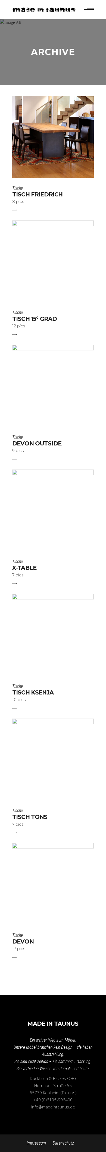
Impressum (36, 1143)
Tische (17, 188)
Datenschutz (63, 1143)
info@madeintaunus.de (53, 1107)
